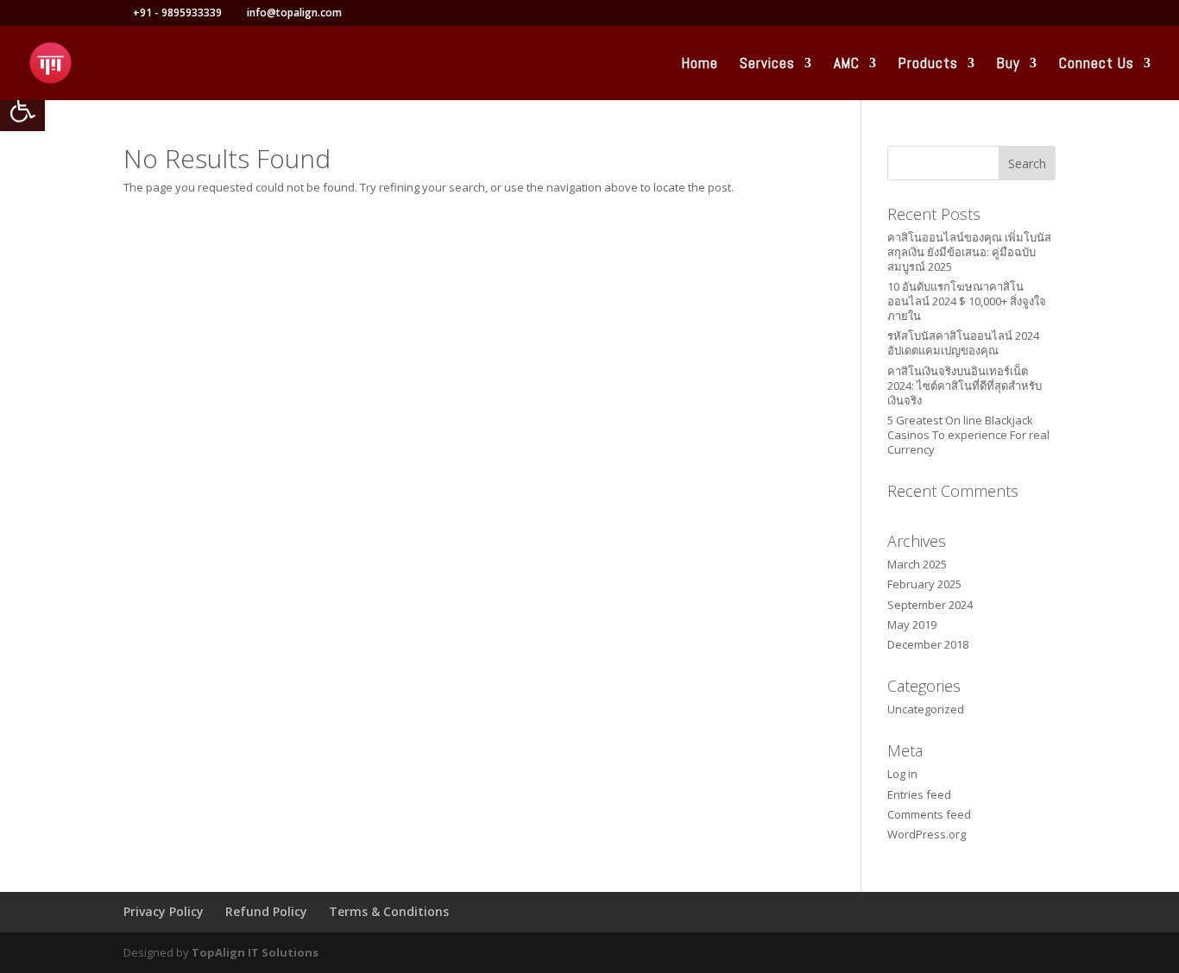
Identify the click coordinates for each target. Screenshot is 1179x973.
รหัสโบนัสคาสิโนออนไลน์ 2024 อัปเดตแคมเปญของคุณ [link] (963, 343)
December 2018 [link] (927, 644)
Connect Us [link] (1096, 64)
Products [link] (928, 64)
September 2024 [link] (930, 604)
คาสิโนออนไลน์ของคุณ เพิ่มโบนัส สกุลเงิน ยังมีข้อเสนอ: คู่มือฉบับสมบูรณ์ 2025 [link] (969, 251)
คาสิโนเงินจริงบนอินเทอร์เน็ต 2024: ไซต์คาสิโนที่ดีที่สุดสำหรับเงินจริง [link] (964, 385)
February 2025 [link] (924, 584)
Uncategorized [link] (925, 709)
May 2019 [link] (911, 624)
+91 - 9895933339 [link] (177, 12)
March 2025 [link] (917, 564)
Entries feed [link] (919, 794)
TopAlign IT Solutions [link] (255, 952)
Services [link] (767, 64)
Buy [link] (1008, 64)
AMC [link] (847, 64)
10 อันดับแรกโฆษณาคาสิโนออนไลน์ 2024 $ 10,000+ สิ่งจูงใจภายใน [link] (966, 301)
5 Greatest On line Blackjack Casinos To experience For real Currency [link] (968, 434)
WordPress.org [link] (926, 834)
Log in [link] (902, 774)
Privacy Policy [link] (163, 911)
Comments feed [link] (929, 814)
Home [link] (700, 64)
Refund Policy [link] (266, 911)
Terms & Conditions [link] (389, 911)
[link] (22, 108)
